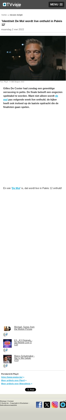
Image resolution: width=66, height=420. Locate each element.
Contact (11, 401)
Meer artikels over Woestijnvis (15, 383)
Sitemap (3, 401)
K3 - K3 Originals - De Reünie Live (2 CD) (23, 342)
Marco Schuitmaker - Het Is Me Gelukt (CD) (24, 358)
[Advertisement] (33, 149)
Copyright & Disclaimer (19, 403)
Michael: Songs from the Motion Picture (24, 328)
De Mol (16, 188)
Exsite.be (5, 403)
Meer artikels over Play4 (13, 380)
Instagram (55, 404)
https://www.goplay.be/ (12, 377)
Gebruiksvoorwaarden (8, 405)
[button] (56, 4)
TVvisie (63, 404)
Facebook (39, 404)
